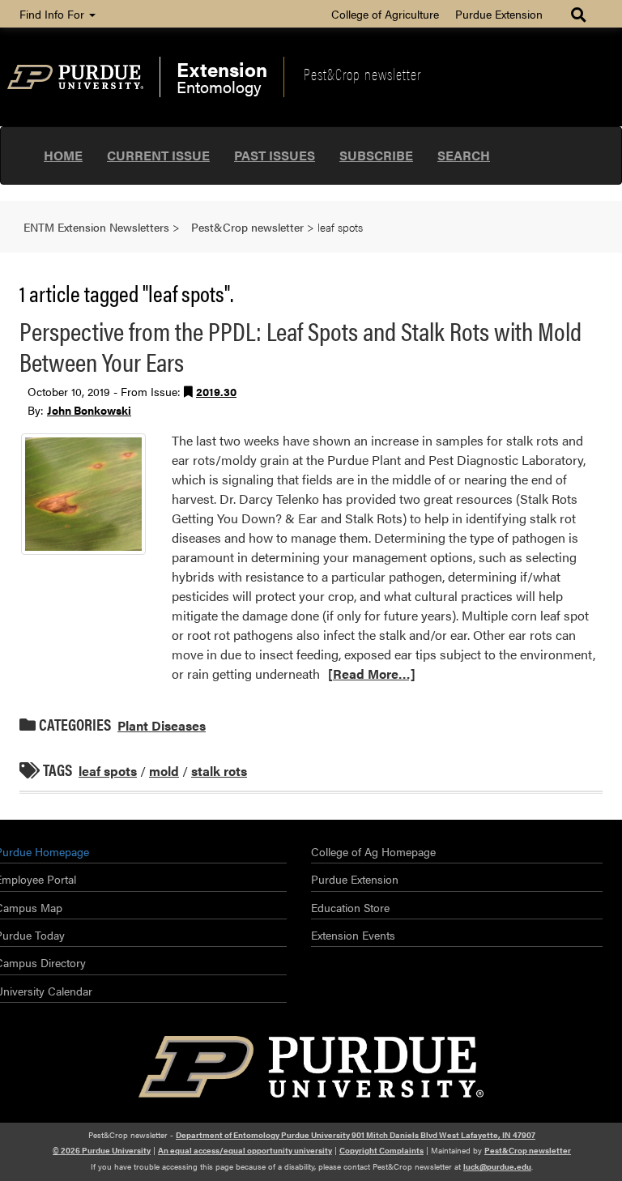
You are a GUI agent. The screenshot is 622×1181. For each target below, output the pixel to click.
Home (63, 155)
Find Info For (53, 14)
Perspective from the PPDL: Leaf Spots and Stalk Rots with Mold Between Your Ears (300, 345)
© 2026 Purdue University (102, 1150)
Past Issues (274, 155)
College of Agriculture (385, 14)
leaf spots (108, 770)
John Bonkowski (89, 410)
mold (164, 770)
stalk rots (219, 770)
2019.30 (216, 391)
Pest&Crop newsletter (362, 73)
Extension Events (353, 935)
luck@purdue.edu (497, 1166)
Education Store (350, 907)
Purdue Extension (499, 14)
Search (463, 155)
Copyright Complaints (381, 1150)
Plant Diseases (161, 725)
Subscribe (376, 155)
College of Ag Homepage (373, 851)
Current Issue (158, 155)
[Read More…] (371, 673)
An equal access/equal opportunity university (245, 1150)
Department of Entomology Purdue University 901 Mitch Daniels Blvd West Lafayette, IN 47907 (355, 1134)
